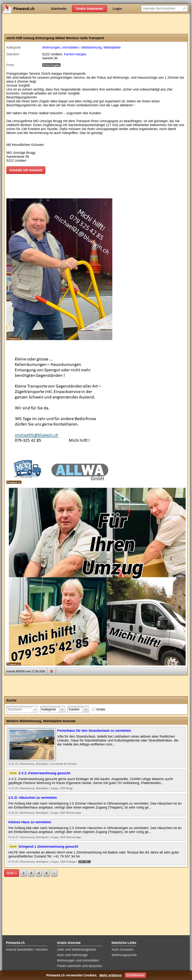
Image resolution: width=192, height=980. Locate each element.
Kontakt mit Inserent (26, 170)
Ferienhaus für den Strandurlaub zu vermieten (94, 731)
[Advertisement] (96, 23)
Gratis (100, 709)
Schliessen (135, 975)
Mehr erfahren (110, 975)
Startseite (58, 9)
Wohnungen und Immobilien (78, 960)
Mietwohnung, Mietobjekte (101, 47)
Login (117, 9)
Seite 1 (11, 873)
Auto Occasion (123, 949)
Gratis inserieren (89, 9)
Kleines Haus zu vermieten (29, 822)
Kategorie (48, 709)
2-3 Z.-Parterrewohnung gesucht (44, 773)
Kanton (74, 709)
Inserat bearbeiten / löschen (27, 949)
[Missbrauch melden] (51, 671)
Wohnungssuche (124, 955)
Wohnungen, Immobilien (60, 47)
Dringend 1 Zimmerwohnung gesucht (48, 846)
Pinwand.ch (30, 8)
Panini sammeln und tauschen (79, 966)
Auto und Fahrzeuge (72, 955)
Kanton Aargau (75, 54)
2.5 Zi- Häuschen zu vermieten (32, 798)
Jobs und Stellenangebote (76, 949)
